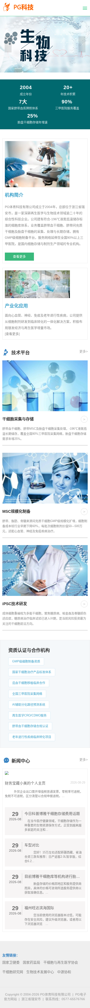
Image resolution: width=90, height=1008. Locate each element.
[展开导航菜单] (85, 8)
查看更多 (19, 256)
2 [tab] (47, 69)
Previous (8, 44)
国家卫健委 (11, 962)
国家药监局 (31, 962)
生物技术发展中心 (40, 972)
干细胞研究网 (12, 972)
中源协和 (64, 972)
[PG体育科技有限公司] (22, 8)
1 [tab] (41, 69)
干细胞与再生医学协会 (60, 962)
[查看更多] (12, 334)
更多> (83, 351)
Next (81, 44)
